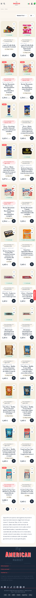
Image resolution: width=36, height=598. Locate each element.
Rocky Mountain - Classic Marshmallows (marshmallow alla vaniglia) (27, 211)
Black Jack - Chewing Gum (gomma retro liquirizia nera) (9, 332)
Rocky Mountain (7, 82)
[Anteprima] (14, 27)
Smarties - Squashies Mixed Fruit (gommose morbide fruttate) (27, 252)
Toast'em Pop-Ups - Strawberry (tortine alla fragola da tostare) (27, 451)
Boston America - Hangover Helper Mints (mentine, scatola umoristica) (27, 170)
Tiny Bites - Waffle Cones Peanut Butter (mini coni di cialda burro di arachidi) (9, 410)
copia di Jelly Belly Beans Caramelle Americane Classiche (27, 47)
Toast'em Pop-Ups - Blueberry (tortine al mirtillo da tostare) (9, 492)
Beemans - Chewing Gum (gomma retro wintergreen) (27, 332)
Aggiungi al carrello (14, 55)
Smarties (23, 248)
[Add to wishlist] (14, 24)
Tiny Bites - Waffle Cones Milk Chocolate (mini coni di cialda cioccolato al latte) (27, 370)
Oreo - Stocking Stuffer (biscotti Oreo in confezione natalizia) (9, 129)
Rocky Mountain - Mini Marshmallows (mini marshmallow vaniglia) (9, 212)
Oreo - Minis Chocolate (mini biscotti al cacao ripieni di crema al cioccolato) (9, 170)
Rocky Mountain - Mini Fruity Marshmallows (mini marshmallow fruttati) (9, 88)
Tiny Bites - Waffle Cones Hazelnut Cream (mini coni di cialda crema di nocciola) (9, 370)
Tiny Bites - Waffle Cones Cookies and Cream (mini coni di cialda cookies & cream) (9, 452)
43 (23, 509)
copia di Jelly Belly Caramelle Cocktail (9, 46)
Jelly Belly (5, 43)
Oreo (4, 124)
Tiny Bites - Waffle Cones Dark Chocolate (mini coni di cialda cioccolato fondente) (27, 411)
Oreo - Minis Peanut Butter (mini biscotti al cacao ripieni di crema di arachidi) (27, 130)
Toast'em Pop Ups (26, 447)
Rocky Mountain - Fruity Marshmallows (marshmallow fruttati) (27, 87)
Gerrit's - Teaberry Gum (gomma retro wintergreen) (9, 294)
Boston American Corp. (26, 166)
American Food (7, 291)
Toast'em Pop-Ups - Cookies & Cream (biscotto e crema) (27, 491)
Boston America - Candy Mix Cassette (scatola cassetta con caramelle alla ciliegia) (9, 255)
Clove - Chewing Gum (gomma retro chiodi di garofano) (27, 295)
